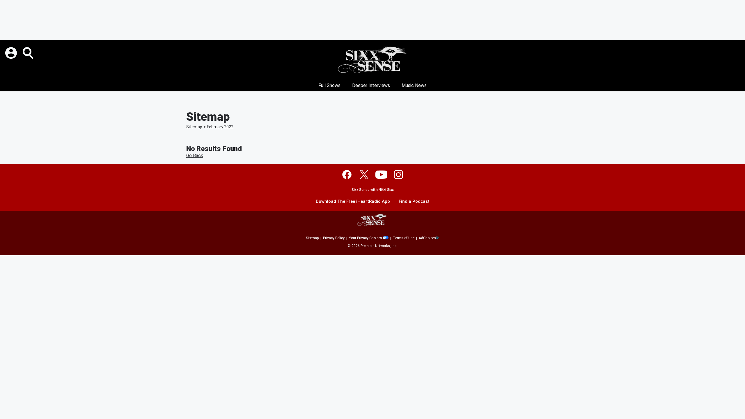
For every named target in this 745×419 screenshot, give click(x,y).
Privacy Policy (334, 238)
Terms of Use (403, 238)
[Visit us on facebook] (347, 174)
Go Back (194, 155)
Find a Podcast (414, 201)
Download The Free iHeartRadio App (353, 201)
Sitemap (194, 127)
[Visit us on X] (364, 174)
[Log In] (11, 53)
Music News (414, 85)
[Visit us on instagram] (398, 174)
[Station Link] (372, 59)
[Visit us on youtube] (381, 174)
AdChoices (427, 238)
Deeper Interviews (371, 85)
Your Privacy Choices (365, 238)
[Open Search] (28, 53)
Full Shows (329, 85)
